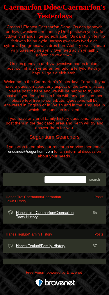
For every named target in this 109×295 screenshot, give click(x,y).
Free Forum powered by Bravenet (54, 272)
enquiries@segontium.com (30, 151)
